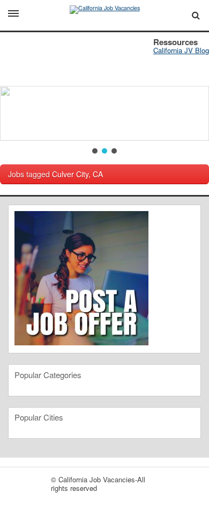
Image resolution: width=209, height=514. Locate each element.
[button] (95, 151)
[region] (104, 94)
